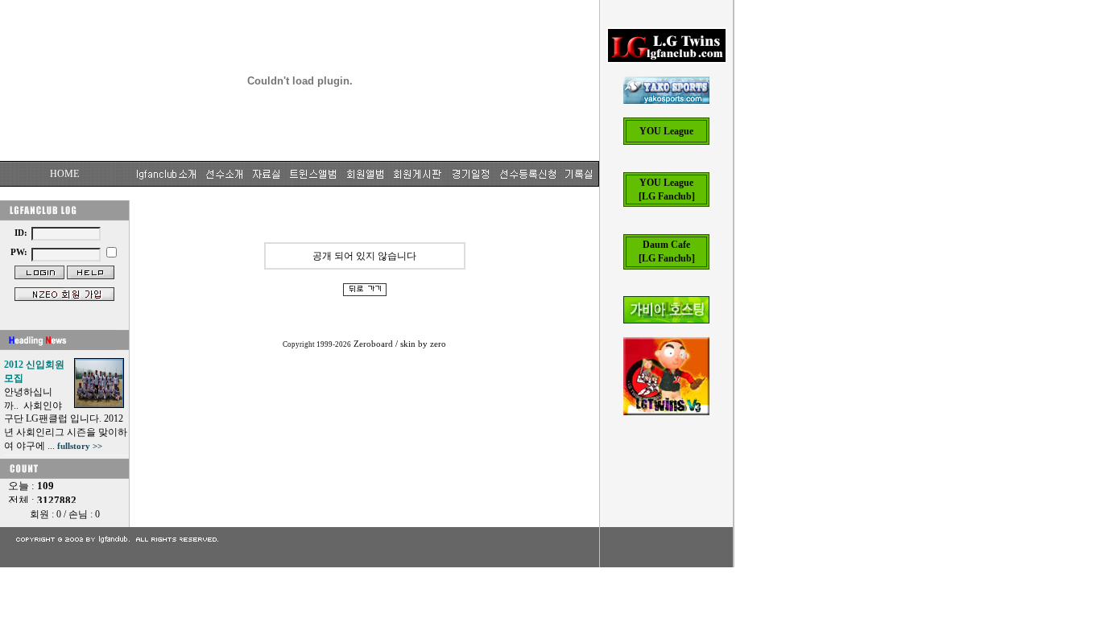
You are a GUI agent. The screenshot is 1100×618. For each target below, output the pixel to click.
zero (438, 344)
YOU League (666, 131)
